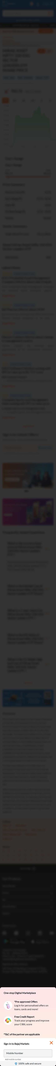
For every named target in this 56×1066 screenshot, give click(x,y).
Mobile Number (14, 1053)
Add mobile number (13, 1059)
